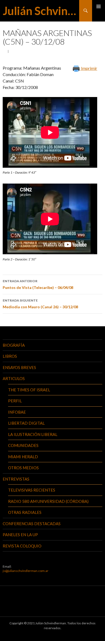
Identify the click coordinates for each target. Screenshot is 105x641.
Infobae (17, 412)
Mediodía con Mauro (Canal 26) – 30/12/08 (40, 303)
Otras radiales (24, 512)
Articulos (14, 378)
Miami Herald (23, 456)
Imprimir (88, 68)
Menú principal (98, 6)
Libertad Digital (26, 423)
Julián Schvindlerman (41, 10)
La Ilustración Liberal (32, 434)
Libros (10, 356)
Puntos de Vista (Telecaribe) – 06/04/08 (38, 284)
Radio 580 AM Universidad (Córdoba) (48, 501)
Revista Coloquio (22, 545)
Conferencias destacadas (32, 523)
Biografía (14, 345)
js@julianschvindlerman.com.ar (25, 571)
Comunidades (23, 445)
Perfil (15, 400)
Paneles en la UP (20, 534)
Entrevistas (16, 479)
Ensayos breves (19, 367)
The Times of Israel (29, 389)
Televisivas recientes (31, 490)
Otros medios (23, 467)
